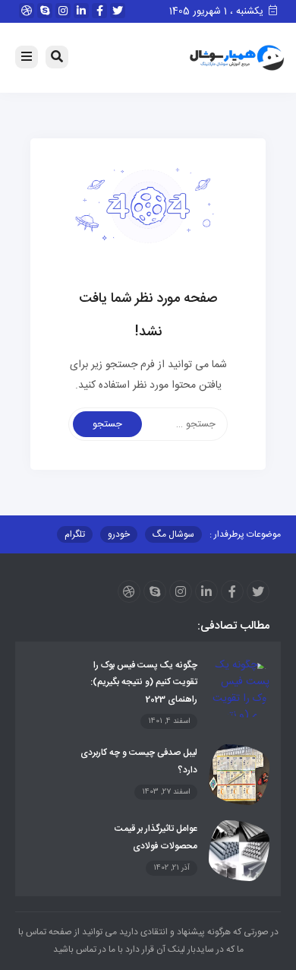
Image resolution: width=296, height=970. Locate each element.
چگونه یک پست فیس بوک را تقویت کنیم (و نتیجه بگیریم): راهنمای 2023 (143, 682)
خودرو (119, 534)
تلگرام (75, 534)
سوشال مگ (173, 534)
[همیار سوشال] (237, 58)
